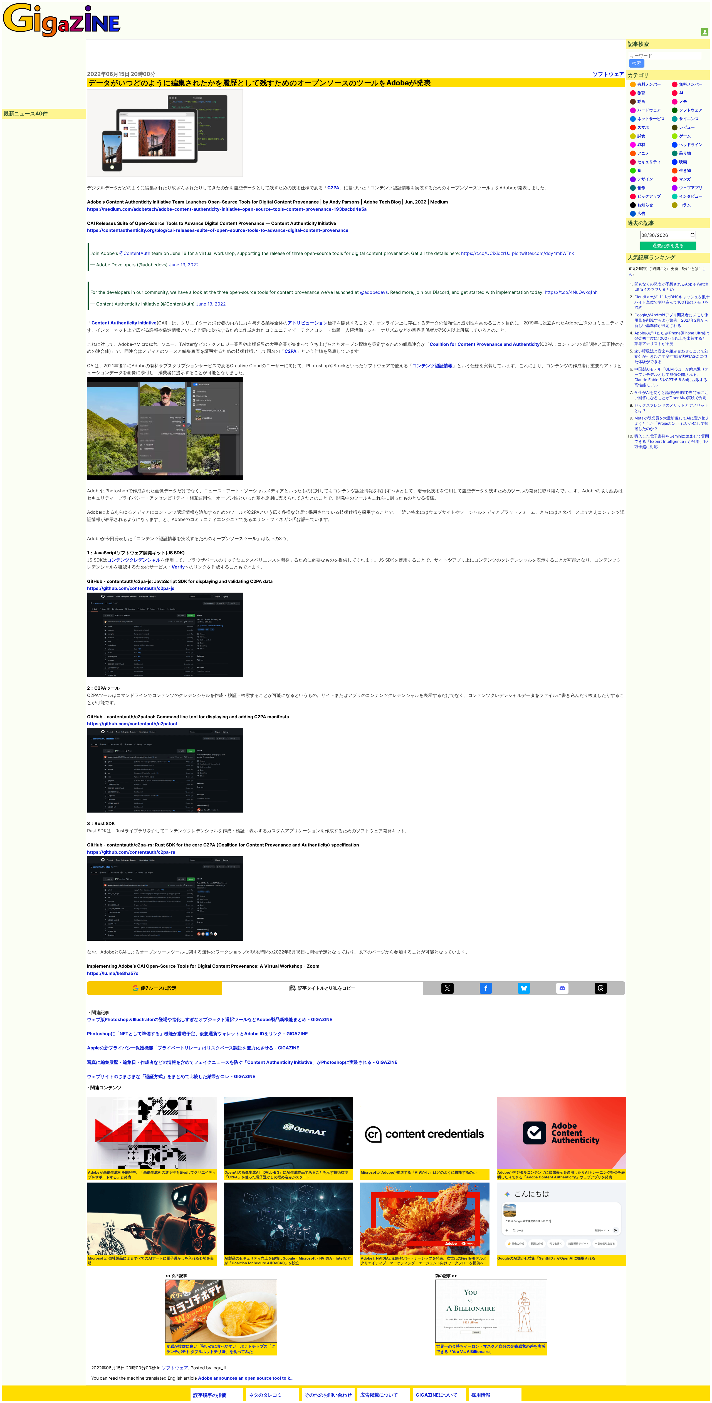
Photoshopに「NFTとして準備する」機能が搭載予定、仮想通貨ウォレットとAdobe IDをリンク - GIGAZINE (197, 1033)
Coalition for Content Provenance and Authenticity (485, 344)
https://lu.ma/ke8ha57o (113, 973)
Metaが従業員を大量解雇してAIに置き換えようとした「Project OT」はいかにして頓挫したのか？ (671, 423)
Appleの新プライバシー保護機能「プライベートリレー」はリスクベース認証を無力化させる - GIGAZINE (193, 1048)
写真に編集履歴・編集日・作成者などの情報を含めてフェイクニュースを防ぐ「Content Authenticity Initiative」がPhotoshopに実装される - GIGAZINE (242, 1062)
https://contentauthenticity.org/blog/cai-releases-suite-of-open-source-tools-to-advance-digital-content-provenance (217, 230)
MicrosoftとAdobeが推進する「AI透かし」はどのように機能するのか (418, 1172)
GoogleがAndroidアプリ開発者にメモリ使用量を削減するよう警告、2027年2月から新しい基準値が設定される (671, 320)
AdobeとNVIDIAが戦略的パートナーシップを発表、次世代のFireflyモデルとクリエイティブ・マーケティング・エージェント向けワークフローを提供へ (423, 1260)
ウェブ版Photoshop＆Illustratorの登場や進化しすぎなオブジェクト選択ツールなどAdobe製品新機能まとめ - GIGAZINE (209, 1019)
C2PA (333, 187)
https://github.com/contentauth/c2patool (132, 723)
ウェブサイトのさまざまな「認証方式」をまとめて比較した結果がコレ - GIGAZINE (171, 1076)
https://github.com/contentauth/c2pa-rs (131, 852)
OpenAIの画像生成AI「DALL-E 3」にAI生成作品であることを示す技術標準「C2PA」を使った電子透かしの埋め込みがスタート (286, 1174)
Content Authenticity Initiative (124, 323)
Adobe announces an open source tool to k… (245, 1378)
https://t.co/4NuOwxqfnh (571, 292)
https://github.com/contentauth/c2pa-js (130, 588)
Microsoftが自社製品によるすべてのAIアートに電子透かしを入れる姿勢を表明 (151, 1260)
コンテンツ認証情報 (432, 365)
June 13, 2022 (184, 264)
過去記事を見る (668, 245)
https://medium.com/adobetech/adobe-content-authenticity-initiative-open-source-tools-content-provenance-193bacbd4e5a (227, 209)
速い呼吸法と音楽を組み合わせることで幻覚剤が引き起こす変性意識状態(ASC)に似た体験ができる (671, 356)
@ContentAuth (134, 253)
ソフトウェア (608, 74)
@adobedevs (374, 292)
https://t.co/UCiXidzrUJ (486, 253)
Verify (178, 567)
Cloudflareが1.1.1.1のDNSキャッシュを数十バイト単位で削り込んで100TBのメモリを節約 (672, 302)
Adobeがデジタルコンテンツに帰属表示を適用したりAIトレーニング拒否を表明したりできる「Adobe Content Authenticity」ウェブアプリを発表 (561, 1174)
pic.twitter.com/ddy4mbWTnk (543, 253)
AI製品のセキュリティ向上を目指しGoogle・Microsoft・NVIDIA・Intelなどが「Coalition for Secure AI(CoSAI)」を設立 (287, 1260)
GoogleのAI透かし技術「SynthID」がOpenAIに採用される (546, 1258)
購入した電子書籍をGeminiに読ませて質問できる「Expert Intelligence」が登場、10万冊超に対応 (671, 441)
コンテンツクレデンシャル (133, 560)
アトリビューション (308, 323)
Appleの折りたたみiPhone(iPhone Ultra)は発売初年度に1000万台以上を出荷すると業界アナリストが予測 (671, 338)
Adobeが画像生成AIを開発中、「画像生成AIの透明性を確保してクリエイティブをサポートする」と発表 (152, 1174)
